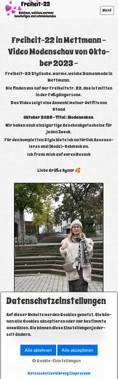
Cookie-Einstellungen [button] (58, 361)
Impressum (81, 373)
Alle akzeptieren (77, 350)
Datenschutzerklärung (48, 373)
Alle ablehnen (38, 350)
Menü (107, 10)
